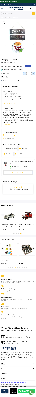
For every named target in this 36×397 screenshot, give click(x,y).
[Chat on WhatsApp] (31, 392)
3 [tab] (16, 233)
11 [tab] (26, 267)
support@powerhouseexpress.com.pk (18, 337)
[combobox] (16, 13)
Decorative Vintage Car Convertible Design (8, 225)
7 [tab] (19, 267)
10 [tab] (24, 267)
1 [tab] (13, 233)
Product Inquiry (13, 391)
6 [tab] (21, 233)
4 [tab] (18, 233)
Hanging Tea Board (12, 17)
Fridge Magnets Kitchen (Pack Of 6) (9, 259)
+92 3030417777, (11, 342)
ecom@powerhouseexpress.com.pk (14, 382)
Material (4, 77)
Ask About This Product (27, 391)
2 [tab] (10, 267)
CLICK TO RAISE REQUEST (18, 172)
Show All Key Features (10, 103)
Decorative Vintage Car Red (26, 225)
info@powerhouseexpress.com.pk (17, 336)
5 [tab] (20, 233)
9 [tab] (22, 267)
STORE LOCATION (7, 4)
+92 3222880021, (22, 342)
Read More (6, 124)
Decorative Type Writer (26, 258)
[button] (32, 9)
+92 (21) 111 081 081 (12, 343)
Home (3, 17)
